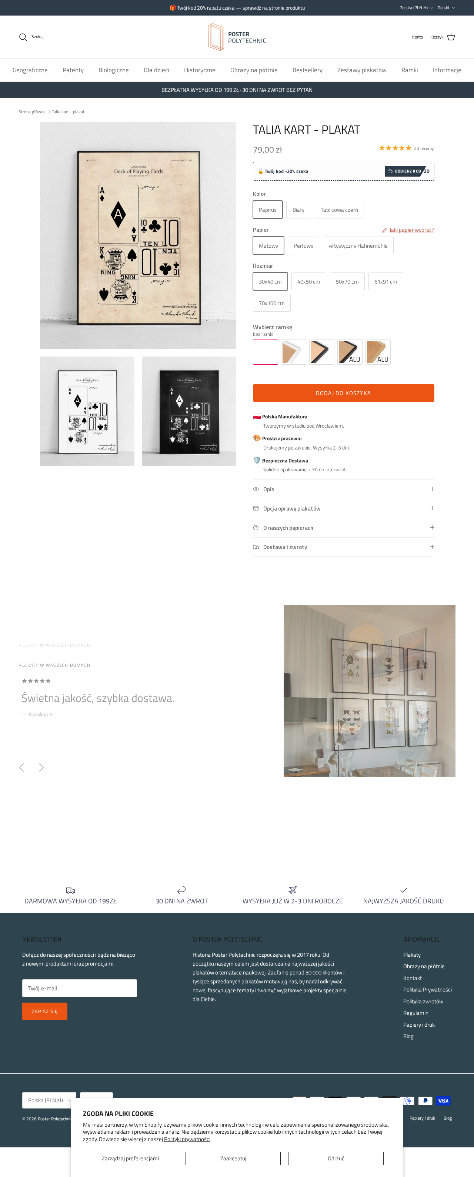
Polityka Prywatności (427, 989)
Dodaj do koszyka (343, 393)
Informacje (447, 69)
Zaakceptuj (233, 1158)
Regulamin (415, 1013)
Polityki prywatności (187, 1139)
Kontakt (412, 978)
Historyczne (200, 69)
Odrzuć (336, 1158)
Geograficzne (30, 69)
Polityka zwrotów (423, 1001)
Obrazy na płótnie (254, 69)
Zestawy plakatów (362, 69)
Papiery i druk (419, 1024)
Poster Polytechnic (55, 1118)
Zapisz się (45, 1011)
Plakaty (412, 954)
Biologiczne (114, 69)
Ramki (409, 69)
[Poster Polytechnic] (237, 37)
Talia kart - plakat (68, 111)
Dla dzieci (156, 69)
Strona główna (32, 111)
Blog (408, 1036)
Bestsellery (308, 69)
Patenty (73, 69)
